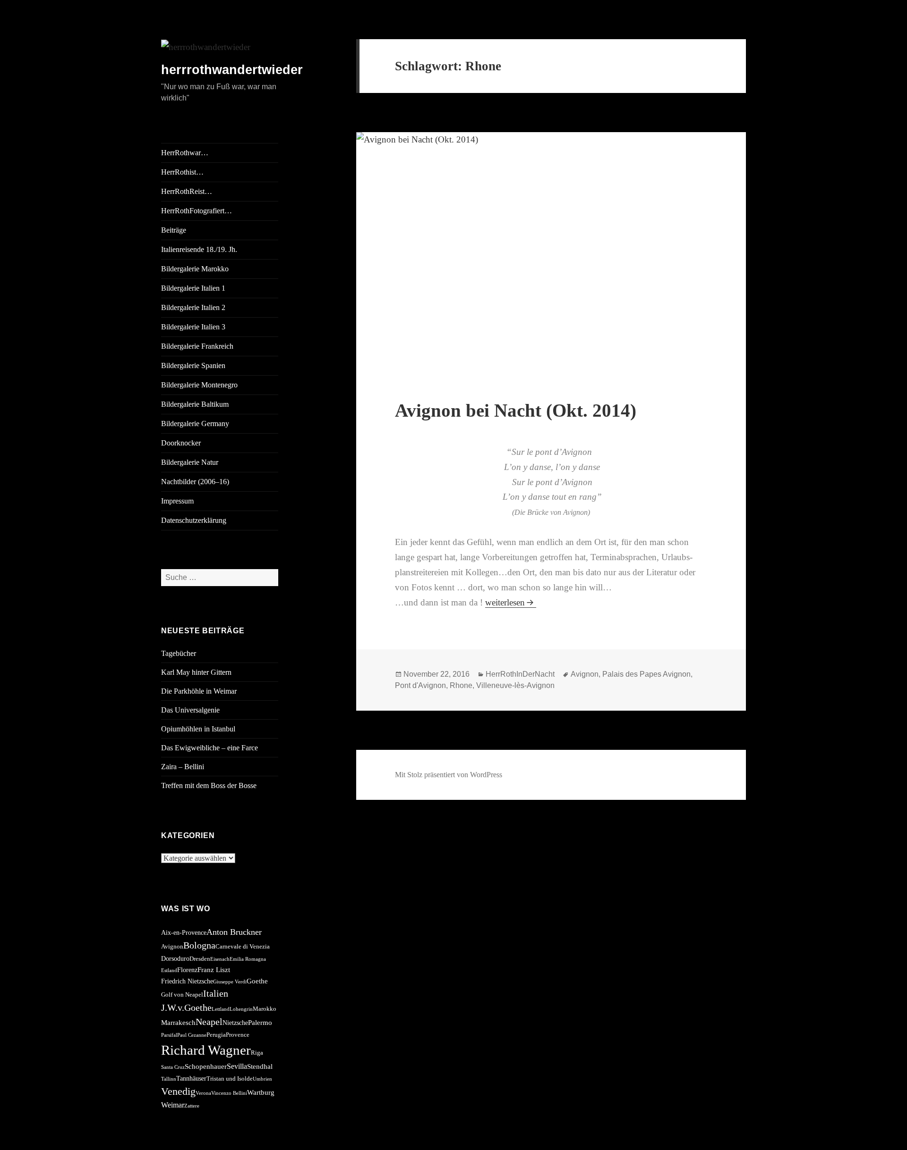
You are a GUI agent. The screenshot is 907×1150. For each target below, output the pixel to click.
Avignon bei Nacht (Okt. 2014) (515, 410)
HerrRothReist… (186, 191)
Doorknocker (181, 443)
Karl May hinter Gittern (196, 672)
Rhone (461, 685)
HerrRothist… (182, 172)
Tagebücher (178, 653)
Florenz (187, 970)
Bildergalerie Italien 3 (193, 327)
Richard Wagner (206, 1050)
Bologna (199, 945)
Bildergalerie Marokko (195, 269)
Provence (237, 1035)
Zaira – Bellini (182, 767)
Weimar (172, 1104)
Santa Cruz (173, 1067)
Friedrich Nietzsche (187, 981)
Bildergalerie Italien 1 (193, 288)
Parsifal (169, 1035)
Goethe (257, 981)
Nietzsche (235, 1022)
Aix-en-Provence (183, 932)
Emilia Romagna (248, 959)
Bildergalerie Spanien (193, 365)
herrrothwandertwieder (232, 70)
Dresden (199, 959)
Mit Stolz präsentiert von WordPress (448, 775)
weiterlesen (510, 602)
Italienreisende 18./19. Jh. (199, 249)
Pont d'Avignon (420, 685)
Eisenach (220, 959)
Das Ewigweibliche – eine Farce (209, 748)
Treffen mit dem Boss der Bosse (209, 785)
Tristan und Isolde (229, 1078)
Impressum (177, 501)
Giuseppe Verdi (230, 981)
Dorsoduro (175, 958)
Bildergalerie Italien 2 (193, 307)
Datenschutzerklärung (193, 520)
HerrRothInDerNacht (520, 674)
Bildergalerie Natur (189, 462)
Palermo (260, 1022)
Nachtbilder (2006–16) (195, 482)
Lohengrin (241, 1009)
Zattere (191, 1105)
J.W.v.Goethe (186, 1007)
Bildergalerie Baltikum (195, 404)
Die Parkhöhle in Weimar (199, 691)
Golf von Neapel (182, 994)
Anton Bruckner (234, 932)
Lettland (221, 1009)
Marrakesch (178, 1022)
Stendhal (260, 1066)
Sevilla (237, 1066)
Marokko (264, 1009)
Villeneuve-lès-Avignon (515, 685)
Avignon (172, 946)
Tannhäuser (191, 1078)
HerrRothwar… (184, 153)
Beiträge (173, 230)
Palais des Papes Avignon (646, 674)
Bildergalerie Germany (195, 424)
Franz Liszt (213, 969)
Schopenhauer (206, 1066)
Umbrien (262, 1079)
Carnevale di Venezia (242, 946)
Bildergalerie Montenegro (199, 385)
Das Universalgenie (190, 710)
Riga (257, 1052)
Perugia (216, 1035)
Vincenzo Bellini (229, 1093)
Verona (203, 1093)
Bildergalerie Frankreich (197, 346)
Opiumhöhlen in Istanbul (198, 729)
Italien (215, 993)
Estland (169, 970)
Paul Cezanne (191, 1035)
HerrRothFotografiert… (196, 211)
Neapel (209, 1021)
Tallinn (168, 1079)
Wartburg (260, 1092)
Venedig (178, 1091)
